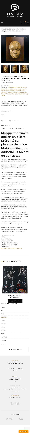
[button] (27, 37)
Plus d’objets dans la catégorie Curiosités (11, 248)
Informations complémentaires (12, 128)
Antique (3, 307)
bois (9, 87)
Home (2, 29)
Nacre (2, 333)
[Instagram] (18, 403)
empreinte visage (16, 89)
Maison (3, 327)
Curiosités (7, 29)
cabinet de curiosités (16, 87)
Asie (2, 314)
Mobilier (3, 330)
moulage (3, 92)
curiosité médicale (6, 89)
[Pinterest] (15, 403)
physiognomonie (16, 93)
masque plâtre (11, 90)
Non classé (4, 337)
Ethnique (3, 323)
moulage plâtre (22, 92)
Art (2, 310)
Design (3, 320)
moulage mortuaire (12, 92)
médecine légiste (20, 90)
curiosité (24, 87)
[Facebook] (11, 403)
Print (4, 120)
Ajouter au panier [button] (15, 301)
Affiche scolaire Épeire (15, 295)
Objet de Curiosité (6, 93)
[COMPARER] (2, 115)
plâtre (23, 93)
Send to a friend (16, 120)
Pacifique (3, 340)
